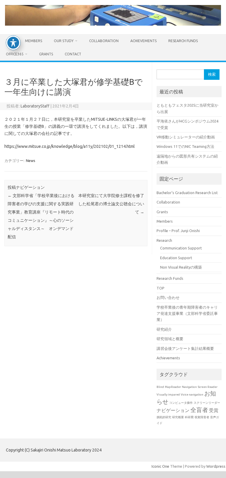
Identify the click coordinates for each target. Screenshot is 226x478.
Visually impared (168, 394)
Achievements (143, 41)
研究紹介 (164, 329)
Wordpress (215, 466)
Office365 (15, 54)
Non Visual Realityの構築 (181, 267)
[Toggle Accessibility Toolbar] (13, 43)
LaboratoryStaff (35, 106)
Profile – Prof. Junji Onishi (178, 231)
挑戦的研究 (164, 417)
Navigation (189, 386)
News (30, 160)
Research (164, 240)
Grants (46, 54)
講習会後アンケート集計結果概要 (185, 348)
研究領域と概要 (170, 339)
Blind (160, 386)
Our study (64, 41)
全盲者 (199, 409)
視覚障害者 (202, 417)
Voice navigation (192, 394)
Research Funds (183, 41)
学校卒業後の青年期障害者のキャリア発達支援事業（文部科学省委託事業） (187, 313)
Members (33, 41)
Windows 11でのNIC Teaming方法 (185, 146)
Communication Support (181, 248)
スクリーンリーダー (207, 402)
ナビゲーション (173, 410)
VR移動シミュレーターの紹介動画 (186, 137)
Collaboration (104, 41)
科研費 (189, 417)
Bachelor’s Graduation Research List (187, 193)
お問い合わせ (168, 297)
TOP (160, 288)
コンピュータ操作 (181, 402)
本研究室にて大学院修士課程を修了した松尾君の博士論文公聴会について (111, 203)
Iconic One (160, 466)
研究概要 (178, 417)
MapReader (173, 386)
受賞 (213, 410)
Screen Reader (207, 386)
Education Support (176, 258)
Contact (73, 54)
